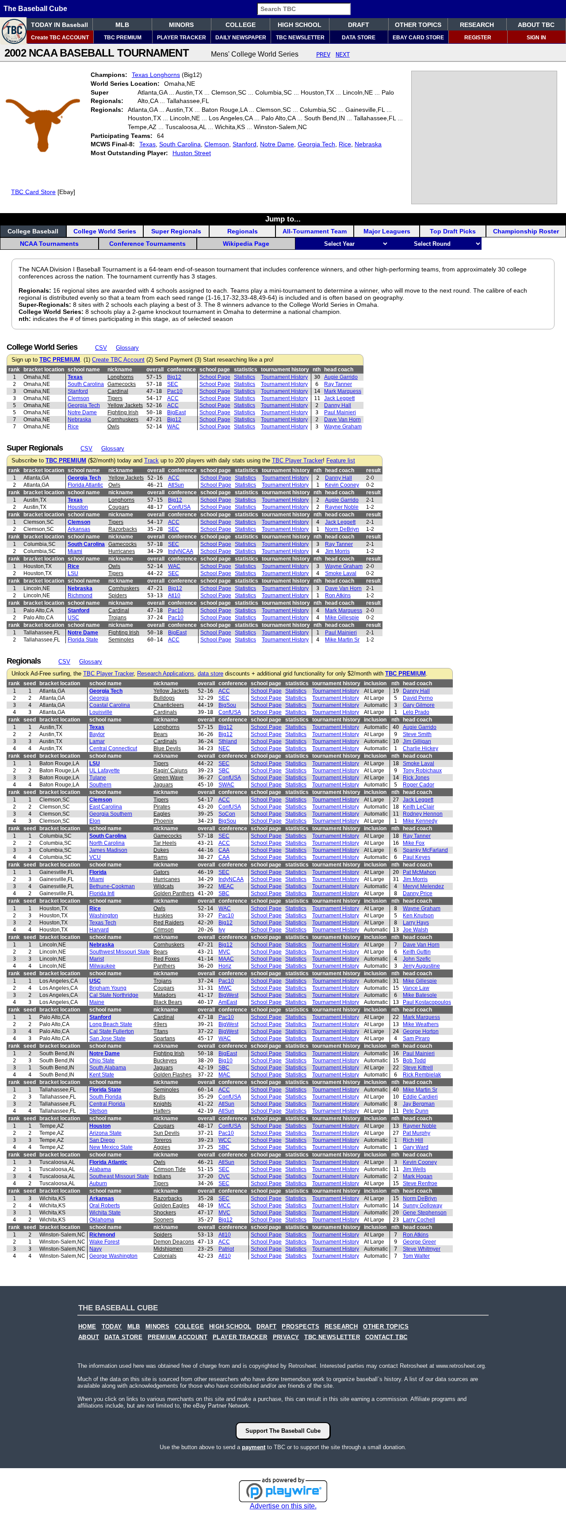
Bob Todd (414, 1060)
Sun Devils (166, 1133)
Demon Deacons (173, 1242)
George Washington (113, 1256)
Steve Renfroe (420, 1183)
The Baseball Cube (35, 8)
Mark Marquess (342, 391)
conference (181, 369)
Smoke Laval (340, 573)
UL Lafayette (104, 770)
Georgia (99, 698)
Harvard (99, 930)
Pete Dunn (415, 1111)
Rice (345, 144)
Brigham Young (107, 988)
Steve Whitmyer (421, 1249)
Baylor (97, 734)
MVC (224, 952)
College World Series (104, 231)
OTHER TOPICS (418, 24)
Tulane (97, 778)
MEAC (226, 886)
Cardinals (165, 712)
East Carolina (105, 807)
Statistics (244, 377)
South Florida (105, 1097)
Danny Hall (337, 405)
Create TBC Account (118, 360)
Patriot (226, 1249)
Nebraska (368, 144)
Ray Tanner (338, 384)
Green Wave (168, 778)
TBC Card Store (33, 191)
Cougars (118, 507)
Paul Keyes (416, 857)
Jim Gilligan (417, 741)
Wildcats (163, 886)
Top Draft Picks (453, 231)
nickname (119, 369)
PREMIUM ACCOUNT (177, 1337)
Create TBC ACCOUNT (60, 37)
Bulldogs (164, 698)
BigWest (228, 995)
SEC (172, 384)
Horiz (224, 966)
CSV (101, 347)
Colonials (164, 1256)
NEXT (343, 54)
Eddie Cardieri (420, 1097)
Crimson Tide (169, 1169)
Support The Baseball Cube (283, 1430)
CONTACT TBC (386, 1337)
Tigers (114, 398)
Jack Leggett (339, 398)
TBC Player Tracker (297, 461)
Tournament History (284, 377)
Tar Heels (164, 843)
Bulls (159, 1097)
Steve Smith (417, 734)
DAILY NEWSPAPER (240, 37)
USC (73, 617)
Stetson (98, 1111)
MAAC (226, 959)
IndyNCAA (180, 551)
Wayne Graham (343, 427)
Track (151, 461)
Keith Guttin (417, 952)
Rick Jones (416, 778)
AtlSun (176, 485)
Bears (160, 734)
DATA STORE (358, 37)
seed (29, 683)
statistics (245, 369)
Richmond (80, 595)
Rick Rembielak (422, 1075)
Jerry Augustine (421, 966)
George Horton (421, 1031)
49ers (160, 1024)
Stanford (244, 144)
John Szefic (417, 959)
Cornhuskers (122, 419)
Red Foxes (166, 959)
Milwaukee (102, 966)
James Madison (108, 850)
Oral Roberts (104, 1205)
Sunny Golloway (422, 1205)
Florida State (83, 640)
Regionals (242, 231)
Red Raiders (168, 923)
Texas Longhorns (156, 74)
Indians (162, 1176)
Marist (96, 959)
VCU (95, 857)
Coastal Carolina (109, 705)
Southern (100, 785)
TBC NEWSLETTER (300, 37)
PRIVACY (286, 1337)
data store (210, 674)
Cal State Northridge (113, 995)
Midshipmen (168, 1249)
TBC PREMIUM (123, 37)
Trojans (117, 617)
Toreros (162, 1140)
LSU (73, 573)
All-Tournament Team (315, 231)
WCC (224, 1140)
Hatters (162, 1111)
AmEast (227, 1002)
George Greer (419, 1242)
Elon (94, 821)
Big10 (225, 1060)
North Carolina (107, 843)
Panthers (164, 966)
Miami (75, 551)
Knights (162, 1104)
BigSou (227, 705)
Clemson (216, 144)
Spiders (117, 595)
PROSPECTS (300, 1327)
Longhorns (120, 377)
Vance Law (416, 988)
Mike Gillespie (342, 617)
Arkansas (79, 529)
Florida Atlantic (85, 485)
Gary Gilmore (419, 705)
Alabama (100, 1169)
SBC (223, 770)
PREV (323, 54)
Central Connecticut (113, 748)
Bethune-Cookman (112, 886)
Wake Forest (104, 1242)
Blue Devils (167, 748)
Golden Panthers (173, 893)
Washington (103, 915)
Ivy (221, 930)
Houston (78, 507)
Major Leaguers (386, 231)
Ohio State (102, 1060)
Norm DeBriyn (342, 529)
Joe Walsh (415, 930)
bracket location (43, 369)
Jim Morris (337, 551)
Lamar (97, 741)
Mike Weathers (421, 1024)
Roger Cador (418, 785)
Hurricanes (121, 551)
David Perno (418, 698)
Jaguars (163, 785)
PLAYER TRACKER (181, 37)
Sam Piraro (416, 1038)
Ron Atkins (338, 595)
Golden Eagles (171, 1205)
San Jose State (107, 1038)
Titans (160, 1031)
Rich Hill (413, 1140)
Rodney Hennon (423, 814)
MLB (122, 24)
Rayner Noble (342, 507)
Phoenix (163, 821)
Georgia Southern (110, 814)
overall (155, 369)
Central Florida (107, 1104)
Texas (147, 144)
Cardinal (117, 391)
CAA (223, 850)
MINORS (181, 24)
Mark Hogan (417, 1176)
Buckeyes (165, 1060)
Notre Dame (277, 144)
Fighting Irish (122, 412)
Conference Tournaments (147, 243)
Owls (113, 427)
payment (253, 1447)
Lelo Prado (416, 712)
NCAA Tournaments (49, 243)
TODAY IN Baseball (59, 24)
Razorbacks (122, 529)
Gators (161, 872)
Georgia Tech (316, 144)
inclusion (375, 683)
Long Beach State (110, 1024)
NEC (224, 748)
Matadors (164, 995)
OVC (224, 1176)
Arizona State (105, 1133)
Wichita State (105, 1213)
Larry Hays (416, 923)
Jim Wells (414, 1169)
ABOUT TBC (536, 24)
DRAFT (358, 24)
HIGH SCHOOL (299, 24)
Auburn (98, 1183)
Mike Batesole (420, 995)
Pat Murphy (416, 1133)
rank (14, 369)
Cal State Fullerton (111, 1031)
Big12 (174, 377)
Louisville (100, 712)
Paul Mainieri (340, 412)
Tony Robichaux (422, 770)
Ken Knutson (418, 915)
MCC (224, 1205)
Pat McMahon (419, 872)
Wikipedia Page (246, 243)
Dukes (161, 850)
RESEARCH (477, 24)
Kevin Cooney (342, 485)
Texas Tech (102, 923)
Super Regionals (176, 231)
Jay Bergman (419, 1104)
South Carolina (180, 144)
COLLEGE (241, 24)
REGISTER (477, 37)
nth (317, 369)
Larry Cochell (419, 1220)
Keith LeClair (418, 807)
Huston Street (191, 152)
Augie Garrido (341, 377)
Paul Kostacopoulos (427, 1002)
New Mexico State (111, 1147)
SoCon (226, 814)
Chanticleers (168, 705)
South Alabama (107, 1068)
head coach (338, 369)
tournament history (285, 369)
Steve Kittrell (418, 1068)
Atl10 (174, 595)
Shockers (164, 1213)
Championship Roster (526, 231)
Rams (160, 857)
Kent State (101, 1075)
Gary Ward (415, 1147)
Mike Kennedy (420, 821)
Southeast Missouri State (119, 1176)
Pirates (161, 807)
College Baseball (33, 231)
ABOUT (88, 1337)
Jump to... (283, 219)
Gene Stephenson (425, 1213)
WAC (173, 427)
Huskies (163, 915)
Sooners (163, 1220)
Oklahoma (101, 1220)
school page (214, 369)
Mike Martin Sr (342, 640)
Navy (95, 1249)
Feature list (340, 461)
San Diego (102, 1140)
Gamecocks (121, 384)
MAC (224, 1075)
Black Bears (167, 1002)
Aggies (161, 1147)
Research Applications (165, 674)
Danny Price (417, 893)
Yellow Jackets (125, 405)
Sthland (227, 741)
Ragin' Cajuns (170, 770)
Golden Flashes (172, 1075)
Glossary (127, 347)
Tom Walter (416, 1256)
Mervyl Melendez (423, 886)
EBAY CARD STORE (418, 37)
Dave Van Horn (342, 419)
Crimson (163, 930)
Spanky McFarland (425, 850)
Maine (96, 1002)
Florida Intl (102, 893)
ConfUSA (179, 507)
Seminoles (121, 640)
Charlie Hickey (420, 748)
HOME (87, 1327)
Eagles (161, 814)
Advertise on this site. (283, 1506)
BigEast (176, 412)
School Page (214, 377)
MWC (225, 988)
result (373, 470)
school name (84, 369)
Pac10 (175, 391)
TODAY (112, 1327)
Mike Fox (413, 843)
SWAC (226, 785)
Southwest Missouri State (119, 952)
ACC (173, 398)
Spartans (164, 1038)
